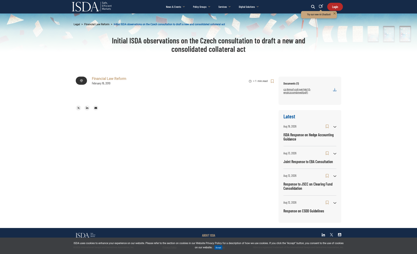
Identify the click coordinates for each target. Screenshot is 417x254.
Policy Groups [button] (200, 6)
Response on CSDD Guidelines (303, 210)
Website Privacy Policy (209, 243)
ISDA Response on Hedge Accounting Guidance (308, 136)
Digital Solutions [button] (247, 6)
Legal (77, 24)
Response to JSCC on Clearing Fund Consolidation (307, 186)
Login (335, 7)
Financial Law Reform (96, 24)
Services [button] (222, 6)
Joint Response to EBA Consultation (308, 161)
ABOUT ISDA (208, 235)
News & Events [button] (173, 6)
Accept (218, 247)
